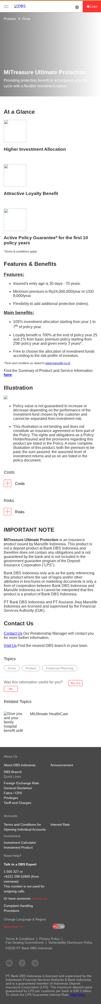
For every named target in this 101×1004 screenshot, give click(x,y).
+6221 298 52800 (17, 876)
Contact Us (13, 633)
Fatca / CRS (13, 793)
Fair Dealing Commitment (25, 942)
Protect (31, 668)
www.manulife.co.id (57, 363)
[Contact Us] (77, 6)
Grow (26, 19)
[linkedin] (35, 962)
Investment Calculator (20, 842)
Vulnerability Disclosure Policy (70, 942)
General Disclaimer (18, 788)
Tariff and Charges (17, 803)
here (8, 375)
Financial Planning (59, 668)
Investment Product (18, 847)
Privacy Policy (49, 939)
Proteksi (10, 19)
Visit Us (10, 646)
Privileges (11, 798)
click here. (77, 995)
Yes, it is (75, 683)
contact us (39, 898)
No (11, 689)
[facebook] (22, 962)
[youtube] (9, 962)
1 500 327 (11, 871)
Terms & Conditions (20, 939)
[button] (21, 926)
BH (62, 926)
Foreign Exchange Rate (21, 783)
